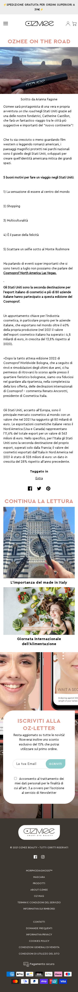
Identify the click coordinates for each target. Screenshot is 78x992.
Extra (39, 478)
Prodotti (39, 883)
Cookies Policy (39, 941)
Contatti (39, 922)
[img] (35, 857)
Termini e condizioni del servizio (39, 902)
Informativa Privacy (39, 934)
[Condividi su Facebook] (30, 489)
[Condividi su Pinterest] (48, 489)
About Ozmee (39, 890)
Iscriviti (55, 764)
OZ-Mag (39, 896)
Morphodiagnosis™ (39, 870)
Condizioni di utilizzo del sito (39, 953)
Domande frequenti (39, 928)
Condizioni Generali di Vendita (39, 947)
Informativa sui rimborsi (39, 908)
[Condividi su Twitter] (39, 489)
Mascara (39, 877)
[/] (39, 23)
